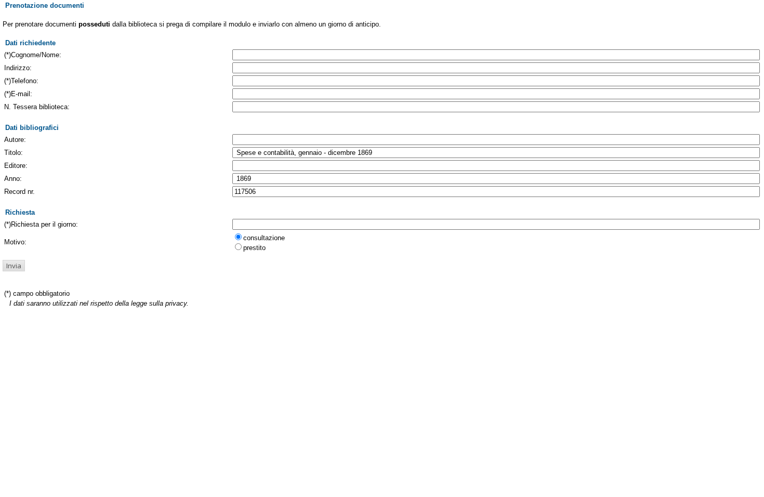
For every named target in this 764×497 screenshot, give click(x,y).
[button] (14, 265)
